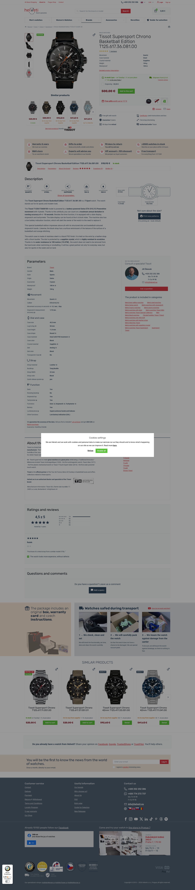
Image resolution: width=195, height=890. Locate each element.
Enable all (101, 451)
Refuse (90, 451)
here (115, 445)
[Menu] (11, 866)
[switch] (7, 881)
